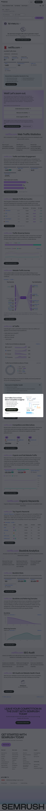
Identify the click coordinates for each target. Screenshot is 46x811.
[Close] (42, 395)
